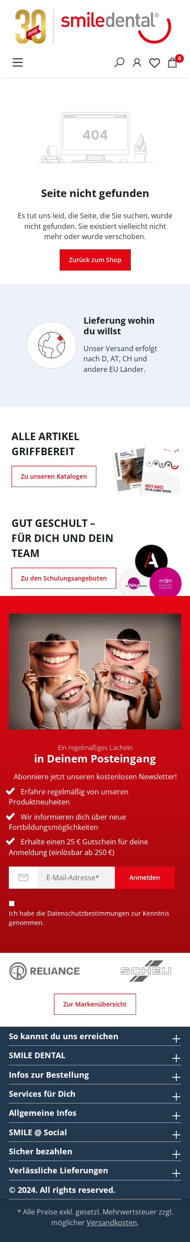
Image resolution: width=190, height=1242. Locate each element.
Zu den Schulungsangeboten (64, 578)
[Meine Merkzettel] (154, 62)
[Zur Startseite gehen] (95, 27)
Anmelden (144, 877)
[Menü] (18, 62)
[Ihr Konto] (137, 62)
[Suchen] (119, 62)
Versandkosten (112, 1222)
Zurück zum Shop (95, 259)
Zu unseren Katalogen (54, 476)
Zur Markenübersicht (95, 1004)
